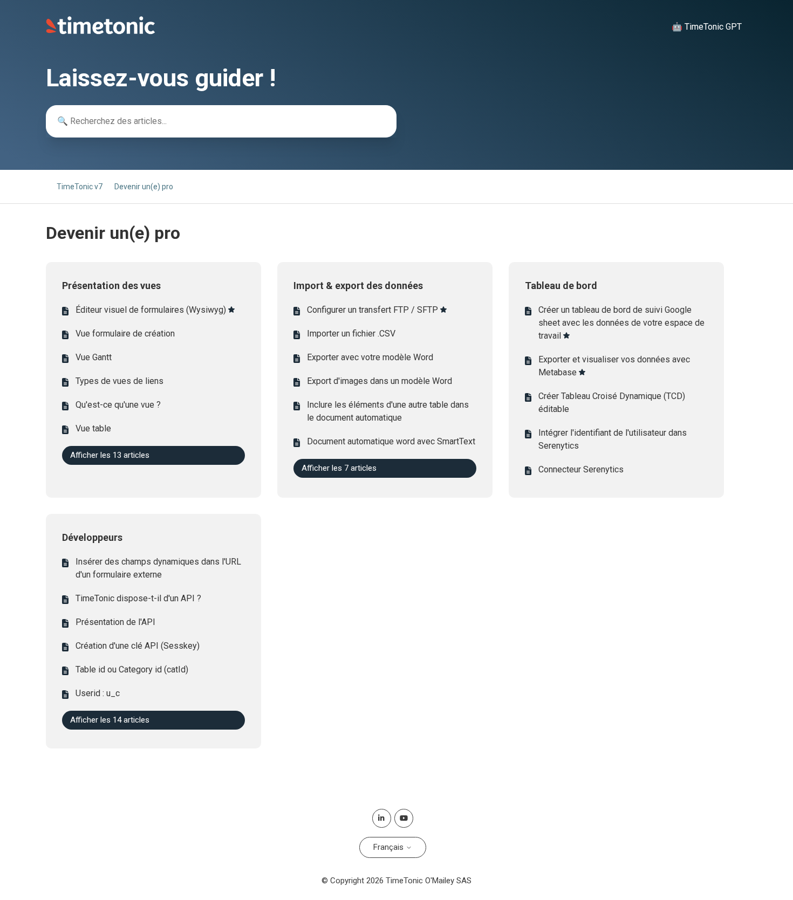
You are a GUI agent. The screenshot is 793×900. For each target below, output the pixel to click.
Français (389, 847)
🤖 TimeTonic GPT (707, 27)
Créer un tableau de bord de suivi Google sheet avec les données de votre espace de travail (621, 323)
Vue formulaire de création (125, 333)
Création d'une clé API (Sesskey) (138, 646)
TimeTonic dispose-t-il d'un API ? (138, 598)
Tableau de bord (561, 285)
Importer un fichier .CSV (351, 333)
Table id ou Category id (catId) (132, 669)
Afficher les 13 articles (109, 455)
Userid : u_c (98, 693)
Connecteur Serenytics (581, 469)
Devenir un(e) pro (143, 186)
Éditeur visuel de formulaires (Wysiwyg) (151, 310)
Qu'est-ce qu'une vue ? (118, 405)
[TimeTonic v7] (100, 32)
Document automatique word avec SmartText (391, 441)
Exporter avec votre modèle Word (370, 357)
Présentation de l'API (115, 622)
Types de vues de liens (119, 381)
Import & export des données (358, 285)
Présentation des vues (111, 285)
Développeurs (92, 537)
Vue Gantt (94, 357)
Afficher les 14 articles (109, 720)
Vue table (93, 428)
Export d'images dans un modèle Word (379, 381)
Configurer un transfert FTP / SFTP (372, 310)
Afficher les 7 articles (339, 468)
